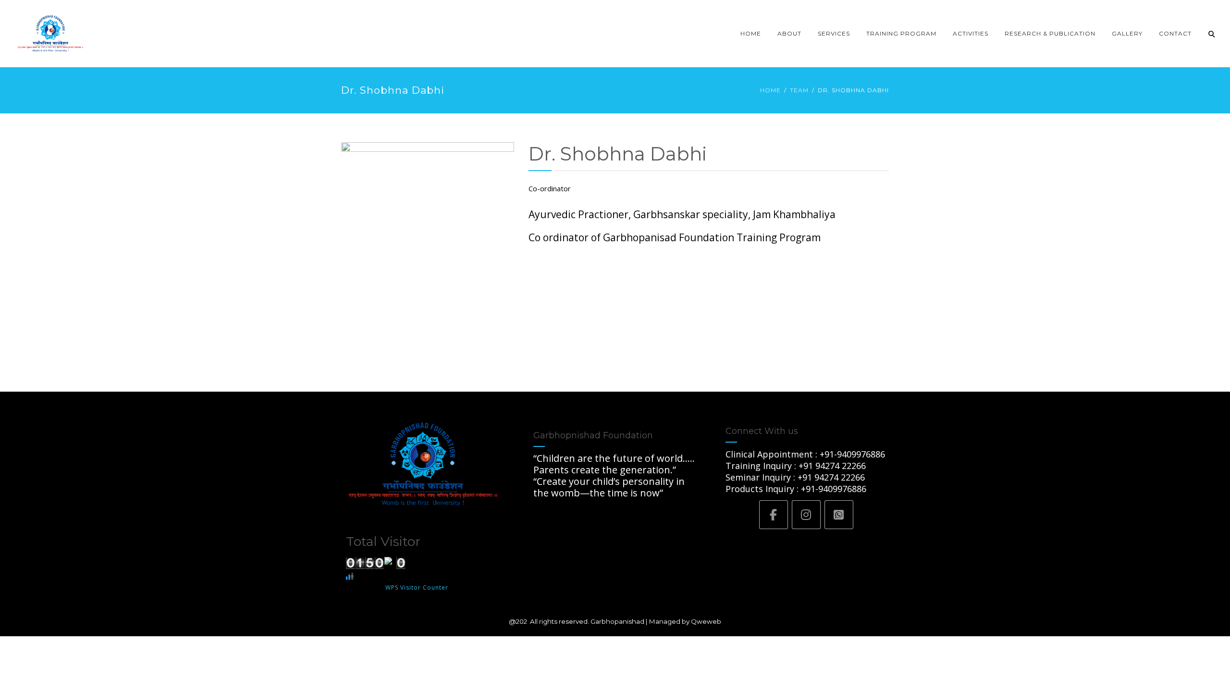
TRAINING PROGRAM (901, 33)
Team (799, 90)
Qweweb (706, 621)
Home (750, 33)
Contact (1175, 33)
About (789, 33)
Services (834, 33)
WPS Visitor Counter (416, 587)
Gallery (1127, 33)
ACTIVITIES (970, 33)
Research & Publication (1050, 33)
